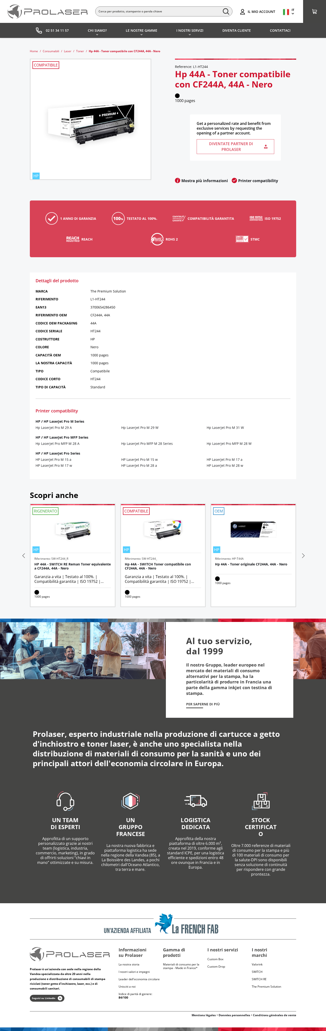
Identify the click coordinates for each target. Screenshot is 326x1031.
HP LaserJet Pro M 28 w (225, 465)
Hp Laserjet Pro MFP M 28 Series (147, 443)
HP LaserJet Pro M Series (64, 421)
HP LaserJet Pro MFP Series (66, 437)
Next (303, 556)
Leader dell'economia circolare (139, 979)
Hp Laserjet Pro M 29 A (54, 427)
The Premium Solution (266, 987)
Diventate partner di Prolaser (231, 146)
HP (38, 421)
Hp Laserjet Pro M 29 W (139, 427)
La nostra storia (129, 964)
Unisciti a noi (127, 987)
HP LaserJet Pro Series (62, 453)
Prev (23, 556)
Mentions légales (204, 1015)
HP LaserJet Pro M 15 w (139, 459)
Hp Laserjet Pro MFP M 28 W (229, 443)
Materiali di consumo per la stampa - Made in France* (181, 966)
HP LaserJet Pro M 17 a (224, 459)
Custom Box (215, 959)
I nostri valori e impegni (134, 972)
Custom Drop (216, 966)
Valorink (257, 964)
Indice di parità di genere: (135, 996)
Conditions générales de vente (274, 1015)
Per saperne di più (203, 704)
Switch (257, 972)
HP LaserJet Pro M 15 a (53, 459)
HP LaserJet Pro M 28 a (139, 465)
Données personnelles (234, 1015)
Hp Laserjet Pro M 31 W (225, 427)
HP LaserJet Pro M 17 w (54, 465)
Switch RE (259, 979)
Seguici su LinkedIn (43, 998)
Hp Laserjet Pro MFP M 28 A (57, 443)
